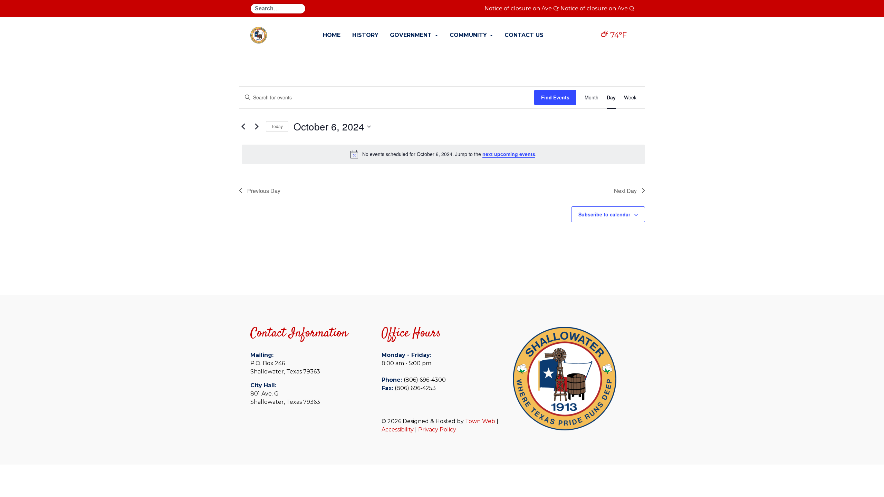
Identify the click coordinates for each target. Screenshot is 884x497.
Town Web (480, 421)
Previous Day (263, 191)
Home (331, 35)
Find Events (555, 97)
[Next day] (256, 127)
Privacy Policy (437, 429)
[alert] (443, 154)
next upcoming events (508, 153)
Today (277, 126)
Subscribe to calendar (604, 214)
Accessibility (398, 429)
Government (411, 35)
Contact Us (524, 35)
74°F (617, 35)
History (365, 35)
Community (469, 35)
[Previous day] (243, 127)
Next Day (625, 191)
